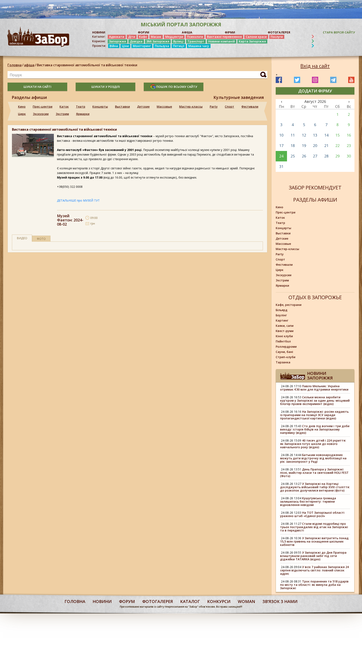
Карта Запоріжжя (252, 41)
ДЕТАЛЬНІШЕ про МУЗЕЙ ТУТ (78, 200)
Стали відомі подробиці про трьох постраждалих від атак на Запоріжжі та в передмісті (314, 527)
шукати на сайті (37, 87)
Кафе (143, 37)
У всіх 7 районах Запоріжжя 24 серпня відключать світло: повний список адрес (314, 570)
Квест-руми (284, 331)
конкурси (218, 601)
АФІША (187, 32)
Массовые (164, 107)
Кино (22, 107)
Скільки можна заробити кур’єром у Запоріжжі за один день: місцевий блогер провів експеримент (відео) (315, 400)
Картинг (282, 320)
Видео (22, 238)
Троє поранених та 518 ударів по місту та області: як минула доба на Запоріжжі (314, 584)
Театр (80, 107)
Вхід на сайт (315, 66)
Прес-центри (42, 107)
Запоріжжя (117, 41)
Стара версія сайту (339, 32)
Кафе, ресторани (288, 305)
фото (41, 239)
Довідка (136, 41)
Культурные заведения (238, 97)
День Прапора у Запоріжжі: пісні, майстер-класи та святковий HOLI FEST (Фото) (314, 472)
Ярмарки (82, 114)
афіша (29, 65)
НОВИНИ (98, 32)
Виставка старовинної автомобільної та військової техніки (87, 65)
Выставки (122, 107)
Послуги (277, 37)
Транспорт (195, 41)
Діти (131, 37)
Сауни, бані (284, 352)
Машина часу (198, 46)
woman (246, 601)
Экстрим (62, 114)
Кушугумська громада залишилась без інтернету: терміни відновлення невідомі (308, 501)
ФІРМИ (230, 32)
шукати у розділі (105, 87)
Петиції (178, 46)
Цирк (22, 114)
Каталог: (99, 36)
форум (127, 601)
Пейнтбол (283, 341)
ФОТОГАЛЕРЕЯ (279, 32)
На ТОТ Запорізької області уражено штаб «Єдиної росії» (312, 514)
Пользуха (162, 46)
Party (214, 107)
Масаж (156, 37)
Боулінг (281, 315)
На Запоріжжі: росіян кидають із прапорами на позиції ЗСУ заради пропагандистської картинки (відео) (314, 415)
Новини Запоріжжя (320, 375)
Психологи (195, 37)
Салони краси (256, 37)
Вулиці (178, 41)
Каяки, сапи (284, 326)
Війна (114, 46)
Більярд (281, 310)
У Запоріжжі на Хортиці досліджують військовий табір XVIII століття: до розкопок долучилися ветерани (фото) (315, 487)
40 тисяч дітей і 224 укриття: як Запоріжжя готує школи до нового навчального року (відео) (313, 443)
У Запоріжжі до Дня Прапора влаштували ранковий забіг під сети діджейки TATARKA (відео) (313, 555)
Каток (64, 107)
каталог (190, 601)
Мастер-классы (191, 107)
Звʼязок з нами (279, 601)
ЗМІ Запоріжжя (157, 41)
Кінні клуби (284, 336)
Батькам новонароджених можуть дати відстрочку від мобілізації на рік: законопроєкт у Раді (313, 458)
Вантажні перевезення (224, 37)
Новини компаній (221, 41)
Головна (15, 65)
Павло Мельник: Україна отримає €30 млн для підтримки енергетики (314, 387)
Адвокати (116, 37)
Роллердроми (286, 347)
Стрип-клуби (285, 357)
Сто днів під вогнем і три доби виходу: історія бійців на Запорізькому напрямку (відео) (314, 429)
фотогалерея (157, 601)
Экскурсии (41, 114)
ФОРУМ (143, 32)
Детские (143, 107)
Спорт (229, 107)
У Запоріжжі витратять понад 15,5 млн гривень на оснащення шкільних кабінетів (314, 541)
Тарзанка (283, 362)
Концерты (100, 107)
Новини (102, 601)
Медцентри (174, 37)
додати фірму (315, 91)
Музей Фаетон (64, 217)
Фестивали (249, 107)
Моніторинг (142, 46)
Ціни (125, 46)
